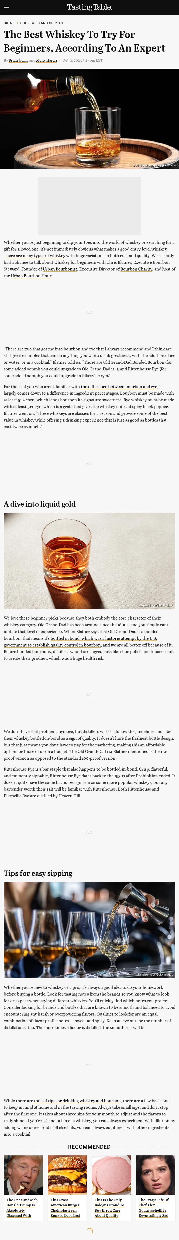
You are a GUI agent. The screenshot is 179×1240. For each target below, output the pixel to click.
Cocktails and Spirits (41, 22)
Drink (9, 22)
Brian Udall (18, 60)
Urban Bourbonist (60, 269)
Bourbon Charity (136, 269)
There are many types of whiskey (34, 255)
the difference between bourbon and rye (119, 386)
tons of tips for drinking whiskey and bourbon (77, 1100)
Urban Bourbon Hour (31, 275)
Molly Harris (46, 60)
